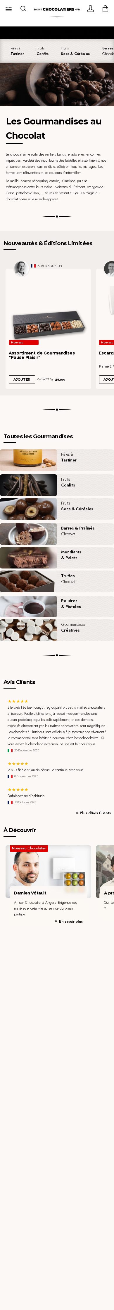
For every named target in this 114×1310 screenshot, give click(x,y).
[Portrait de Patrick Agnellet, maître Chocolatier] (21, 268)
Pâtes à (17, 50)
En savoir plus (71, 921)
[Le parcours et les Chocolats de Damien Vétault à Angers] (48, 871)
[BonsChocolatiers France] (57, 9)
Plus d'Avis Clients (95, 813)
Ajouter (21, 379)
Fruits (42, 50)
